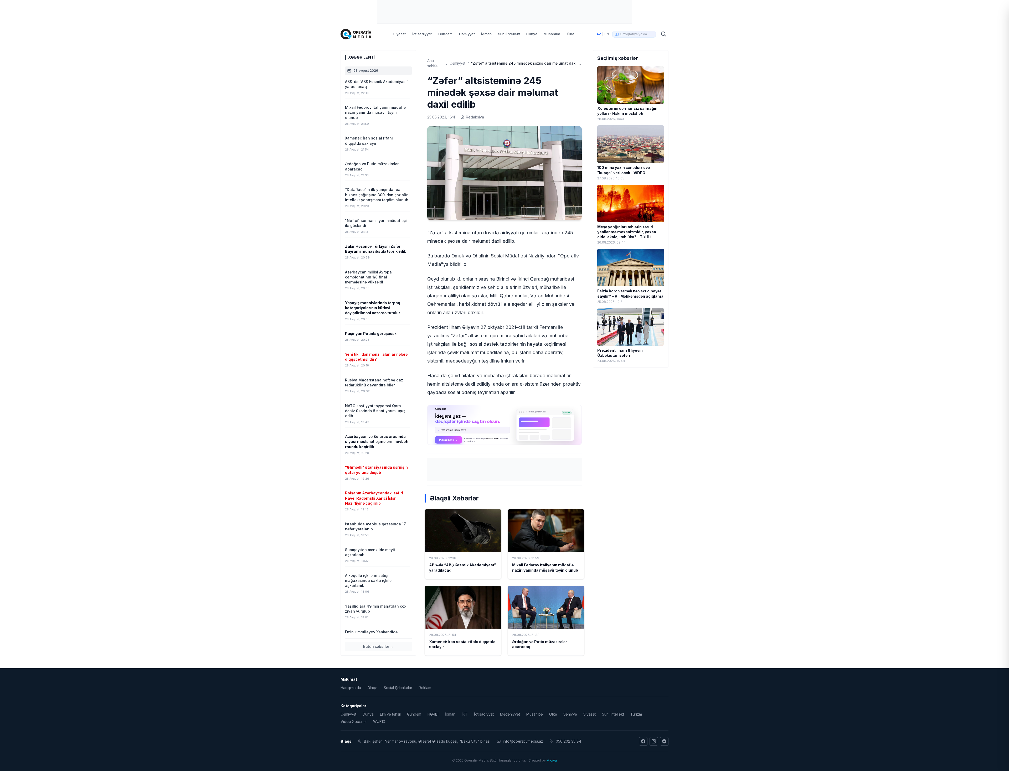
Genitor (505, 424)
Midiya (552, 760)
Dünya (531, 34)
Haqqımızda (351, 687)
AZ (598, 34)
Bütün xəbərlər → (378, 646)
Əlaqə (372, 687)
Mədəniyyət (510, 714)
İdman (486, 34)
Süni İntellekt (509, 34)
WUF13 (379, 721)
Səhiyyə (570, 714)
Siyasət (399, 34)
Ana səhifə (432, 63)
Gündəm (445, 34)
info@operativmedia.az (523, 741)
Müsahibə (552, 34)
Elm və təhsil (390, 714)
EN (606, 34)
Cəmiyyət (467, 34)
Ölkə (570, 34)
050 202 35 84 (568, 741)
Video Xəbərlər (354, 721)
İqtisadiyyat (422, 34)
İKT (465, 714)
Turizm (636, 714)
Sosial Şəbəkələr (398, 687)
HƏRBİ (433, 714)
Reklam (425, 687)
